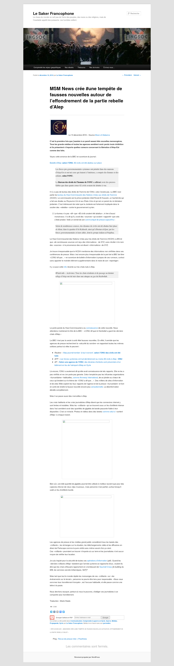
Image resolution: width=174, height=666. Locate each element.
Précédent (127, 75)
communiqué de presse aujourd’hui (100, 219)
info (65, 266)
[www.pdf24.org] (52, 617)
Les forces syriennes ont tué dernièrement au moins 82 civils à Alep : (91, 358)
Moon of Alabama (102, 135)
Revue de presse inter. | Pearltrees (72, 638)
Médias (114, 621)
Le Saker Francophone (53, 13)
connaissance (92, 327)
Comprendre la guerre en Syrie (94, 621)
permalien (106, 623)
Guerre (108, 621)
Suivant (137, 75)
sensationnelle (97, 386)
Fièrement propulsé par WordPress (87, 657)
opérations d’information (97, 560)
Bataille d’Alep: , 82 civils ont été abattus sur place (76, 162)
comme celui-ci (109, 411)
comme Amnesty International (85, 377)
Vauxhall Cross (105, 566)
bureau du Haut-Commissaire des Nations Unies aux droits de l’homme (87, 194)
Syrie (61, 623)
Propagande (54, 623)
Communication (76, 621)
